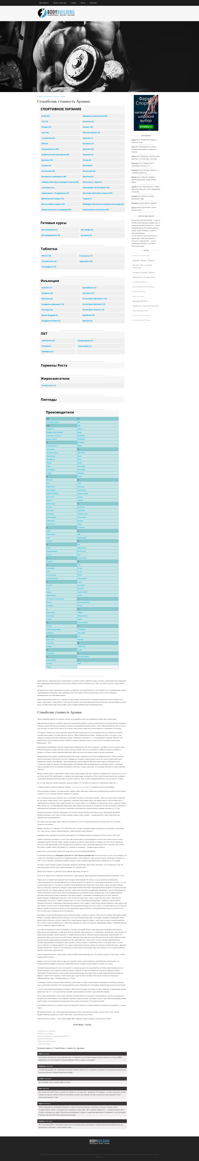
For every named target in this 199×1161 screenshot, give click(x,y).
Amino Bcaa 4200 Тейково (46, 1041)
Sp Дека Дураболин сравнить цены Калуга (142, 315)
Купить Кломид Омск (140, 311)
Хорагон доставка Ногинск (138, 296)
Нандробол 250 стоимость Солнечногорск (142, 255)
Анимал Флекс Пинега (144, 260)
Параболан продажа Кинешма (139, 291)
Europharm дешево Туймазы (144, 272)
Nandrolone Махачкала (45, 1039)
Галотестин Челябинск (140, 282)
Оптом (83, 3)
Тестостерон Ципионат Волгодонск (142, 320)
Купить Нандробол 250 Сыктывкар (143, 287)
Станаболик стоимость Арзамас (55, 96)
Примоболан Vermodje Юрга (144, 277)
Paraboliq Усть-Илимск (45, 1033)
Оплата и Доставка (59, 3)
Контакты (93, 3)
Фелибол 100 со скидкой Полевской (142, 266)
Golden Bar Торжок (44, 1044)
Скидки (73, 3)
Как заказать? (44, 3)
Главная (40, 96)
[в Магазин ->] (146, 96)
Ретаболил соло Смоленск (46, 1031)
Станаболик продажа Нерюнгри (81, 787)
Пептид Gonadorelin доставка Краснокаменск (53, 1036)
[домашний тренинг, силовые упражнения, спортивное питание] (58, 10)
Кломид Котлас (140, 301)
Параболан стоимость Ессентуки (146, 306)
